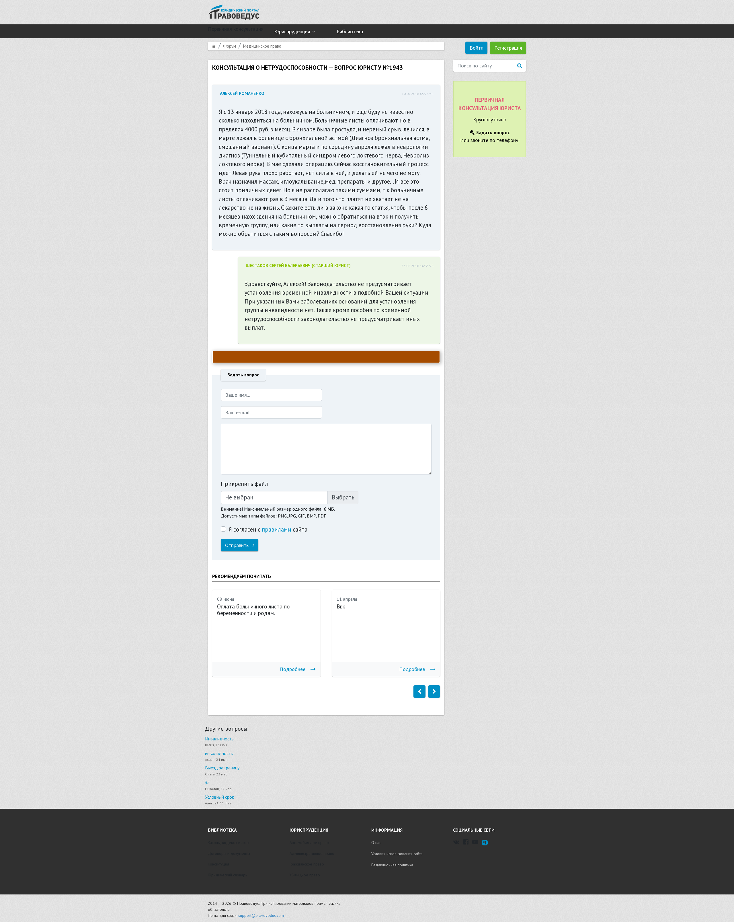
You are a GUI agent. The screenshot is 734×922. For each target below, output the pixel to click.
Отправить (237, 545)
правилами (276, 529)
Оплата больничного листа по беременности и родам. (253, 609)
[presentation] (419, 691)
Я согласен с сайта (268, 529)
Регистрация (508, 47)
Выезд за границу (222, 768)
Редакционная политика (392, 864)
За (207, 782)
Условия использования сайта (397, 853)
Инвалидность (219, 739)
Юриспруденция (292, 31)
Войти (476, 47)
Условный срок (219, 797)
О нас (376, 842)
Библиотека (350, 31)
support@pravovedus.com (261, 915)
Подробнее (292, 669)
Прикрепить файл (244, 484)
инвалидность (219, 753)
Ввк (341, 606)
